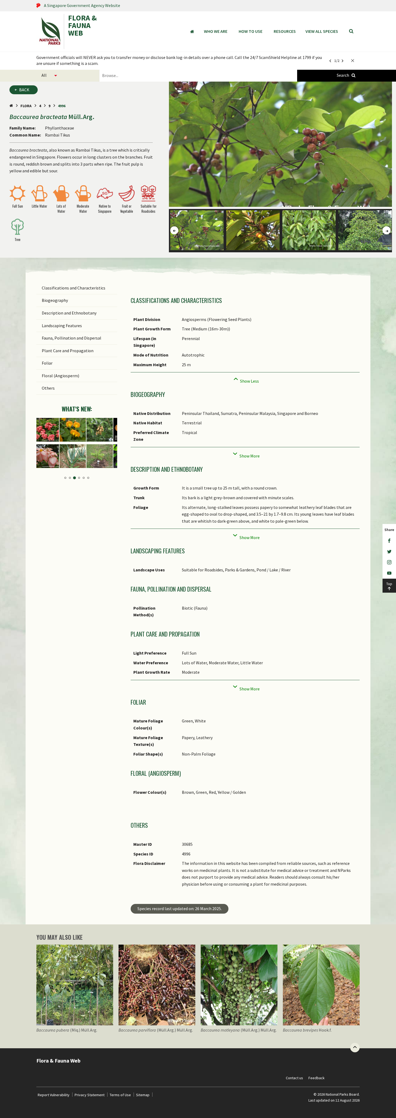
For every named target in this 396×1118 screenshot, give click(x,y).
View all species (321, 31)
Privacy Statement (90, 1094)
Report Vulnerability (54, 1094)
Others (48, 388)
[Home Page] (11, 105)
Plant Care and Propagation (67, 350)
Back (24, 89)
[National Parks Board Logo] (50, 31)
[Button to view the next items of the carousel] (387, 230)
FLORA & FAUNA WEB (82, 26)
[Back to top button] (355, 1047)
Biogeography (55, 300)
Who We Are (215, 31)
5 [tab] (84, 478)
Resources (285, 31)
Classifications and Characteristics (73, 288)
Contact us (294, 1077)
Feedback (316, 1077)
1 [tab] (65, 478)
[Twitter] (389, 551)
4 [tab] (79, 478)
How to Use (250, 31)
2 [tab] (70, 478)
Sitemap (143, 1094)
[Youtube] (389, 573)
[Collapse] (245, 379)
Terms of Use (120, 1094)
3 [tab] (74, 478)
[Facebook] (389, 541)
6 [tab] (88, 478)
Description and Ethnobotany (69, 313)
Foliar (47, 363)
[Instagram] (389, 562)
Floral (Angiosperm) (60, 375)
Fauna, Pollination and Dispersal (71, 338)
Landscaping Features (62, 325)
